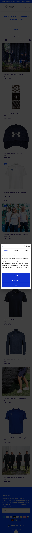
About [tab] (26, 250)
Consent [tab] (5, 250)
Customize (15, 280)
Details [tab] (16, 250)
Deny (16, 285)
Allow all (16, 275)
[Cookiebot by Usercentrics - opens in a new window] (23, 246)
